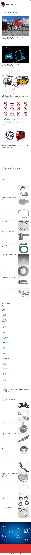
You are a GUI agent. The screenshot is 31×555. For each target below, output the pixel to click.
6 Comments (3, 93)
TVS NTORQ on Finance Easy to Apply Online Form (27, 532)
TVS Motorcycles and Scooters (6, 375)
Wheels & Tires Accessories (6, 342)
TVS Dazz (4, 380)
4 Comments (3, 38)
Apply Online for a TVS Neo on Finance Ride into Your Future (27, 529)
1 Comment (3, 65)
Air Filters (4, 338)
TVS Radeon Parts (4, 315)
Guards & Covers (5, 337)
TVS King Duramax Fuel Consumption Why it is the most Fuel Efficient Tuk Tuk (12, 164)
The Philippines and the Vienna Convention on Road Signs (13, 118)
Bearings (4, 348)
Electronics (4, 332)
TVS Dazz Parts (4, 309)
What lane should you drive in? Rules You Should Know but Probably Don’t (11, 168)
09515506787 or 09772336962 (6, 178)
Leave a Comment (4, 119)
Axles (4, 357)
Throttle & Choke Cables (6, 368)
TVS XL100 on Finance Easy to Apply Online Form (27, 537)
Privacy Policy (18, 536)
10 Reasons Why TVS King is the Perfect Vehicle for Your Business (10, 169)
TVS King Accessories (4, 308)
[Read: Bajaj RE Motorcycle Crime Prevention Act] (15, 54)
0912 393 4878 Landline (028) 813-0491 (11, 535)
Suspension (4, 353)
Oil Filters (4, 343)
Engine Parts (5, 364)
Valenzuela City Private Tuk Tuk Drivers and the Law (12, 37)
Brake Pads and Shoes (6, 358)
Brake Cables (5, 369)
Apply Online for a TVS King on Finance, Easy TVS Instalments (27, 539)
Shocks (4, 362)
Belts (4, 327)
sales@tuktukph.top (4, 179)
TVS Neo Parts (4, 314)
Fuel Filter (4, 341)
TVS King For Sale (4, 319)
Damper (4, 336)
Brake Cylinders (6, 328)
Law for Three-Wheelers (9, 38)
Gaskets (4, 347)
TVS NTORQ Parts (4, 310)
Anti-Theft (4, 359)
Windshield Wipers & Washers (7, 349)
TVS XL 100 (4, 379)
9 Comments (3, 147)
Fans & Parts (5, 354)
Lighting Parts (5, 352)
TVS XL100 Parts (4, 321)
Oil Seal (4, 325)
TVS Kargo (3, 305)
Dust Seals (4, 333)
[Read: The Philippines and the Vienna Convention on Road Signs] (15, 109)
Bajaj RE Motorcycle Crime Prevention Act (10, 64)
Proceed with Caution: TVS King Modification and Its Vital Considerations (11, 167)
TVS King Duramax (5, 320)
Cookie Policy (18, 535)
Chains (4, 363)
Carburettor (4, 373)
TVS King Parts (4, 374)
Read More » (3, 43)
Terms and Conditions (19, 537)
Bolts (4, 331)
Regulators (4, 326)
